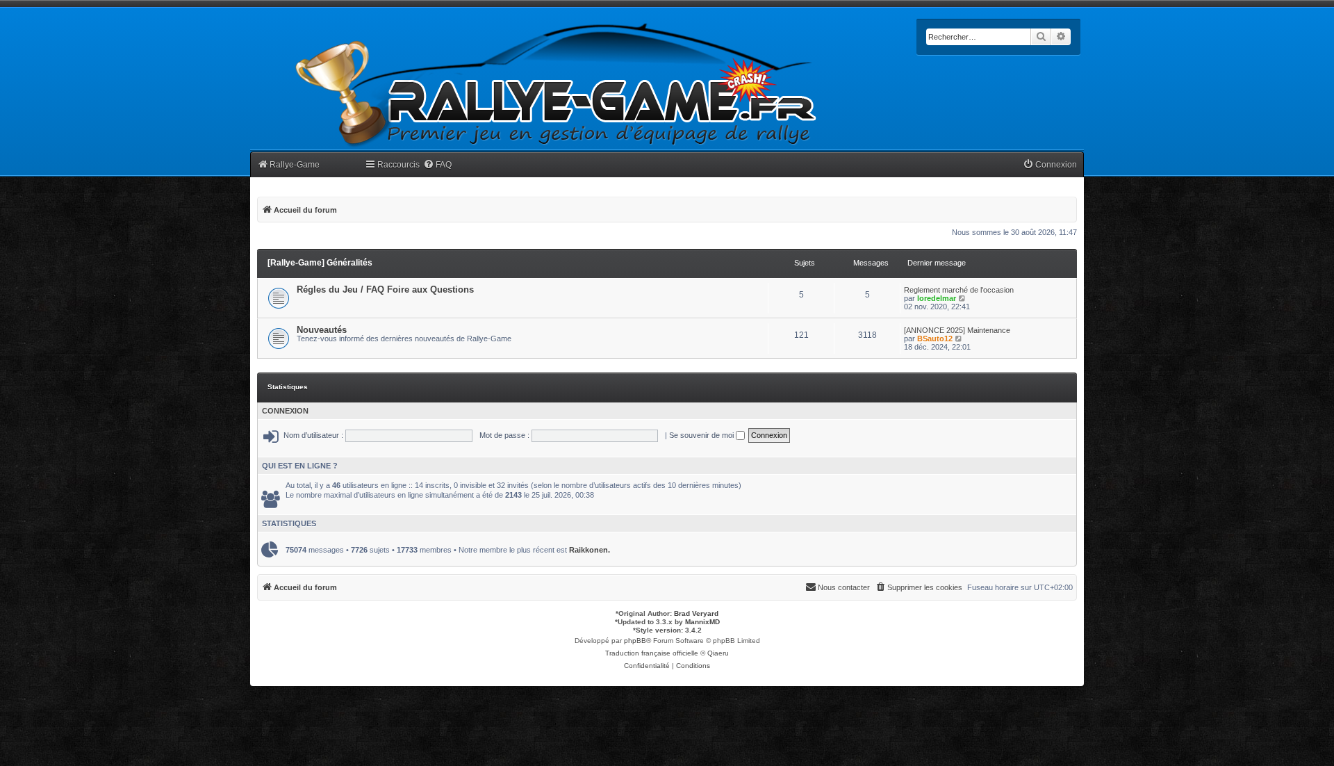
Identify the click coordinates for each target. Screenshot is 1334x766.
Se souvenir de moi (702, 435)
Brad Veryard (696, 613)
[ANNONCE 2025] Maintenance (957, 330)
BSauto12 (935, 338)
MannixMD (702, 622)
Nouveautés (322, 330)
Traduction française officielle (651, 653)
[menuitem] (437, 165)
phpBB (635, 640)
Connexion (285, 411)
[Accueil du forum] (556, 85)
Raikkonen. (589, 550)
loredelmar (936, 298)
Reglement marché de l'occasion (959, 290)
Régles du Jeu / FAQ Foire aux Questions (385, 289)
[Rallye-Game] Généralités (319, 263)
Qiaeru (718, 653)
